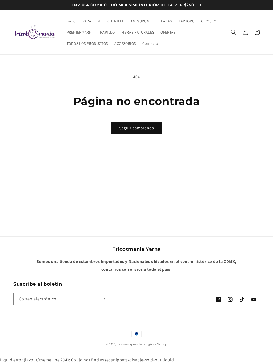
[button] (233, 32)
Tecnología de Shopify (153, 344)
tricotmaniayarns (127, 344)
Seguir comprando (136, 127)
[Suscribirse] (103, 299)
